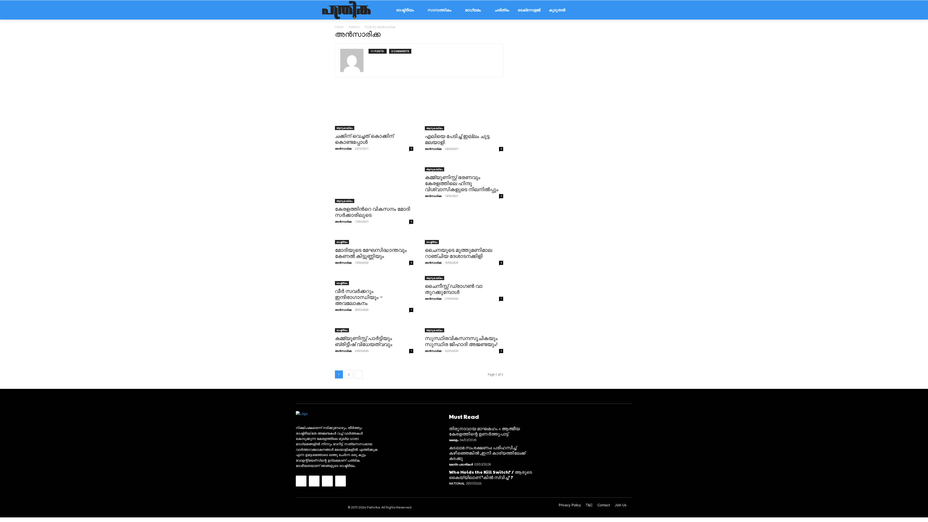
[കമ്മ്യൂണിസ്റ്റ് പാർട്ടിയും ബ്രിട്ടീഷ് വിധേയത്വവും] (374, 327)
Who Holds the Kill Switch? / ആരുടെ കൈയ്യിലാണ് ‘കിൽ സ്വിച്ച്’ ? (490, 474)
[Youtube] (340, 481)
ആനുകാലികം (344, 128)
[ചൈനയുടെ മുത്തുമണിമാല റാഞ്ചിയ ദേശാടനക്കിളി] (464, 239)
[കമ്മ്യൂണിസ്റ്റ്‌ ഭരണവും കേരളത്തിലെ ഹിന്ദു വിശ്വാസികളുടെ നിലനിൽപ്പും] (464, 166)
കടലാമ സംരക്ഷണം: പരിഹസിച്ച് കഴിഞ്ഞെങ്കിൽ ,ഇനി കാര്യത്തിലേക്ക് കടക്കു (487, 452)
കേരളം (453, 440)
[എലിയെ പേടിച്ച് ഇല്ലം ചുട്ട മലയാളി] (464, 109)
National (457, 483)
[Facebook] (301, 481)
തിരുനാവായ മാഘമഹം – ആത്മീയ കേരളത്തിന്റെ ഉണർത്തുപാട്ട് (484, 431)
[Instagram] (314, 481)
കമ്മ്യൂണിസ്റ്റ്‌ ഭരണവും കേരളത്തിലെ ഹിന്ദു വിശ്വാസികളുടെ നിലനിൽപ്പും (461, 183)
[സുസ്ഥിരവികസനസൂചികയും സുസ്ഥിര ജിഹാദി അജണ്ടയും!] (464, 327)
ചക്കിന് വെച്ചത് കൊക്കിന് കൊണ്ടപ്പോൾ (364, 139)
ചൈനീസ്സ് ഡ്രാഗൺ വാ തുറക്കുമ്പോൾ (453, 289)
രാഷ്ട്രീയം (342, 242)
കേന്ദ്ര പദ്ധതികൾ (461, 464)
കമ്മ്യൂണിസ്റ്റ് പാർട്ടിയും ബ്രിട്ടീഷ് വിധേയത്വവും (363, 341)
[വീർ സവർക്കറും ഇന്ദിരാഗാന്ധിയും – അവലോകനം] (374, 280)
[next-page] (359, 374)
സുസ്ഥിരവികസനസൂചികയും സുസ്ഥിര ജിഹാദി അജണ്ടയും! (461, 341)
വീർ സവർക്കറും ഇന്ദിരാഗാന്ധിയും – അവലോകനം (359, 297)
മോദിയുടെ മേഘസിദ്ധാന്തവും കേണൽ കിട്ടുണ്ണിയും (371, 253)
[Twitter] (327, 481)
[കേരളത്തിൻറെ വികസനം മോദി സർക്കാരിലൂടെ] (374, 182)
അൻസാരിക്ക (343, 148)
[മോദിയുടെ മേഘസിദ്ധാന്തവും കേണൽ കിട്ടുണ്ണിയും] (374, 239)
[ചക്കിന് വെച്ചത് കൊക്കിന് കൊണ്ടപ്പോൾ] (374, 109)
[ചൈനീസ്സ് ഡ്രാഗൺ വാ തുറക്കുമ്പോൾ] (464, 277)
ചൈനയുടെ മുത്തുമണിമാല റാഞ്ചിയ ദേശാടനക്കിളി (458, 253)
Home (339, 27)
